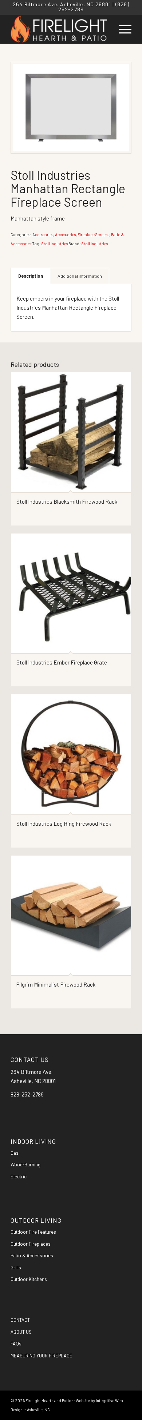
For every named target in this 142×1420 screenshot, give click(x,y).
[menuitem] (121, 29)
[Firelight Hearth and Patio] (59, 29)
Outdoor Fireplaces (31, 1244)
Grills (16, 1267)
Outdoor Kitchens (29, 1279)
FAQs (16, 1343)
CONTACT (20, 1320)
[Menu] (121, 29)
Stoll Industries (55, 243)
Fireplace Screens (93, 234)
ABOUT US (21, 1332)
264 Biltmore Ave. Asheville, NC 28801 (62, 4)
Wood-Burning (25, 1164)
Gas (15, 1153)
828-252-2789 (27, 1094)
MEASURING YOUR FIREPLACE (41, 1355)
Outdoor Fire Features (33, 1232)
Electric (19, 1176)
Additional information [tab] (80, 275)
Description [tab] (30, 275)
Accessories (42, 234)
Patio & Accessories (32, 1255)
